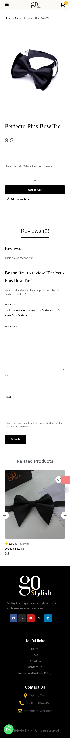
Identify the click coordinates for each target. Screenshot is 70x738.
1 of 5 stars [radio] (12, 310)
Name (9, 375)
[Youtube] (30, 618)
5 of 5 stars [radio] (19, 315)
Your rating (11, 304)
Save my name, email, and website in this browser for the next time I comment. (34, 425)
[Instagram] (22, 618)
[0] (63, 5)
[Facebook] (13, 618)
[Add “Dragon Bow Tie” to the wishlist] (58, 479)
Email (8, 397)
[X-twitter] (39, 618)
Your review (12, 326)
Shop (18, 18)
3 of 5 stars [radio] (43, 310)
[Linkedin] (48, 618)
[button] (31, 532)
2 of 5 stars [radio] (28, 310)
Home (8, 18)
